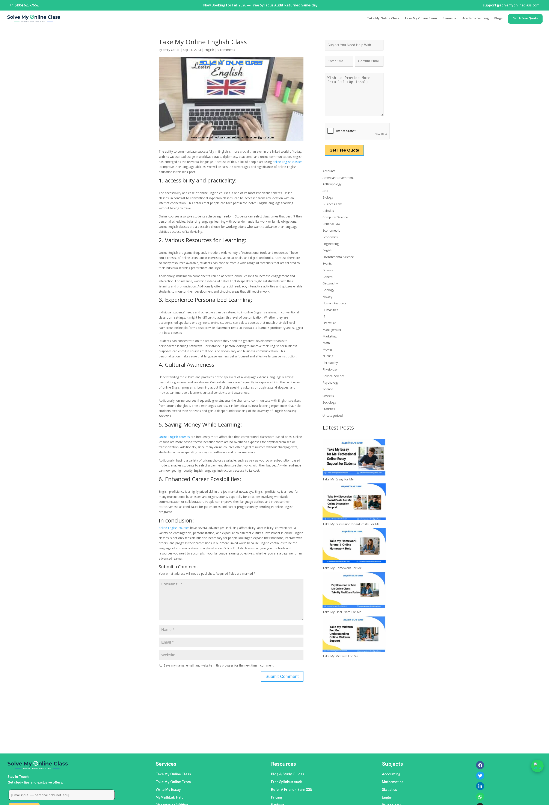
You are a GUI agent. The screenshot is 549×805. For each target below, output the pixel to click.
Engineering (331, 244)
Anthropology (332, 184)
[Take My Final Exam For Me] (354, 590)
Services (328, 396)
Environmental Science (338, 257)
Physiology (330, 369)
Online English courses (175, 437)
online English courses (174, 528)
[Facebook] (480, 765)
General (328, 277)
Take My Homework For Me (342, 568)
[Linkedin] (480, 786)
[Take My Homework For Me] (354, 546)
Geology (328, 290)
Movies (328, 349)
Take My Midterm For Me (340, 656)
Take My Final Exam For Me (342, 612)
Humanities (330, 310)
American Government (338, 178)
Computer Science (335, 217)
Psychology (330, 382)
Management (332, 330)
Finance (328, 270)
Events (327, 263)
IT (324, 316)
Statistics (329, 409)
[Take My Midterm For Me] (354, 635)
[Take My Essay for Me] (354, 458)
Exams (447, 18)
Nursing (328, 356)
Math (326, 343)
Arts (325, 191)
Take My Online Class (383, 18)
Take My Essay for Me (338, 479)
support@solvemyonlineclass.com (511, 5)
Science (328, 389)
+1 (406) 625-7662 (24, 5)
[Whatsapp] (480, 797)
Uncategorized (333, 415)
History (327, 297)
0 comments (226, 50)
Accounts (329, 171)
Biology (328, 197)
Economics (330, 237)
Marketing (329, 336)
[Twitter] (480, 776)
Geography (330, 283)
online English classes (287, 162)
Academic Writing (475, 18)
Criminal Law (331, 224)
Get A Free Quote (525, 18)
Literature (329, 323)
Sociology (329, 402)
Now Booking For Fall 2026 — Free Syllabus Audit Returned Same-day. (260, 5)
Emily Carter (171, 50)
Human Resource (335, 303)
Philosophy (330, 363)
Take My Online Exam (420, 18)
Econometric (331, 230)
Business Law (332, 204)
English (209, 50)
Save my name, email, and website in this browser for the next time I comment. (219, 665)
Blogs (498, 18)
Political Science (334, 376)
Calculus (328, 211)
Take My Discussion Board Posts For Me (351, 524)
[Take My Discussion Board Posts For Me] (354, 502)
